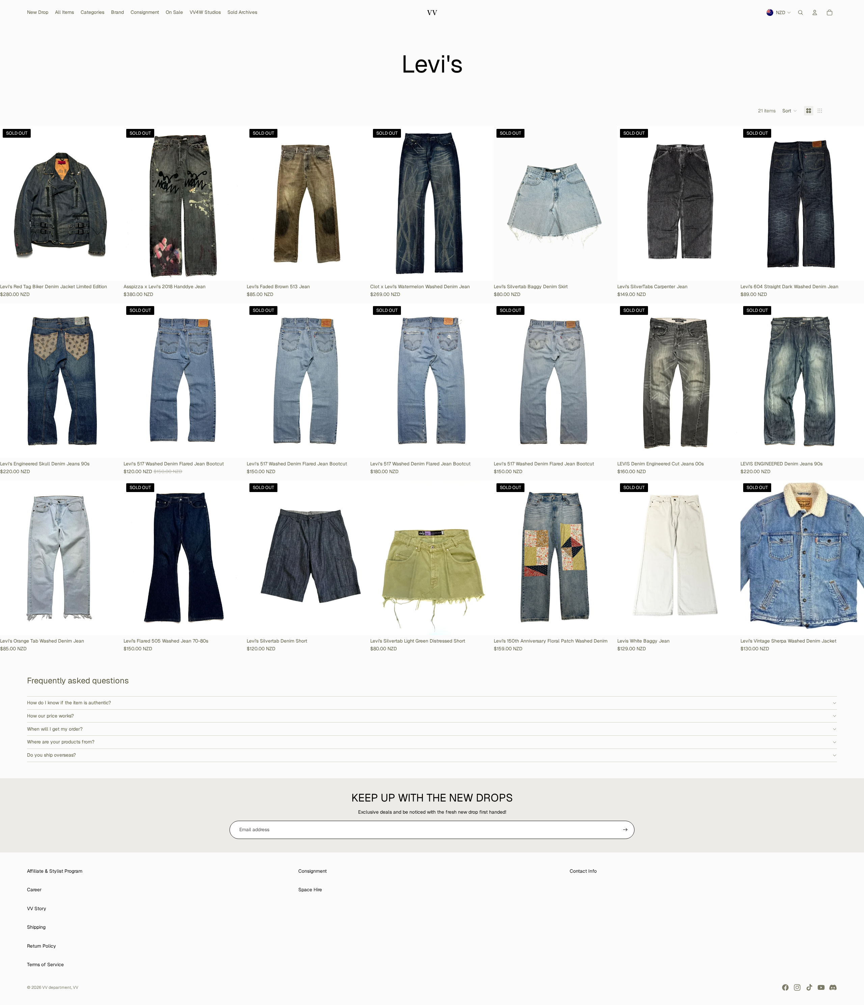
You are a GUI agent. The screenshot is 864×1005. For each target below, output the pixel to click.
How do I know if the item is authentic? (69, 703)
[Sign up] (625, 830)
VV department (56, 987)
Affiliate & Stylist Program (54, 871)
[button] (789, 110)
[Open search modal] (800, 12)
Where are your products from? (60, 742)
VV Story (36, 908)
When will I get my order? (55, 729)
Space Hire (310, 890)
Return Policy (41, 946)
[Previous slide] (10, 203)
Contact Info (583, 871)
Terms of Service (45, 964)
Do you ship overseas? (51, 755)
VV (75, 987)
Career (34, 890)
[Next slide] (113, 203)
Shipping (36, 927)
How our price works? (50, 716)
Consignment (312, 871)
